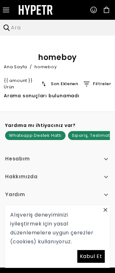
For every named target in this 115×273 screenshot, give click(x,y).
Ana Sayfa (15, 67)
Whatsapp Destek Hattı (35, 135)
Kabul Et (91, 256)
